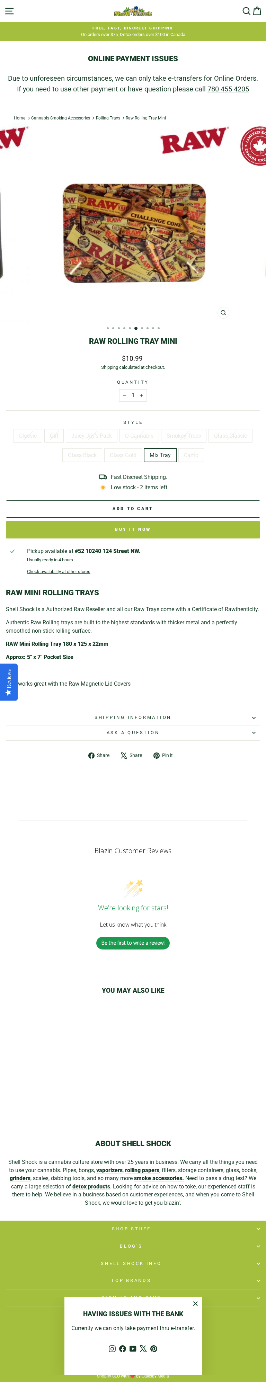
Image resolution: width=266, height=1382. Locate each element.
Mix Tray (160, 455)
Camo (191, 455)
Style (133, 422)
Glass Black (82, 455)
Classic (28, 436)
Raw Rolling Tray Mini (146, 118)
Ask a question (133, 732)
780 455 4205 (228, 89)
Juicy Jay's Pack (91, 436)
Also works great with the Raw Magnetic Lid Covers (68, 683)
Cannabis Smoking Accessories (60, 118)
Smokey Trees (184, 436)
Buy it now (133, 529)
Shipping (109, 367)
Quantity (133, 382)
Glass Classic (230, 436)
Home (19, 118)
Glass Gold (123, 455)
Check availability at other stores (58, 571)
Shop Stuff (131, 1228)
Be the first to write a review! (133, 942)
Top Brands (131, 1280)
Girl (54, 436)
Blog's (131, 1246)
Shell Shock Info (131, 1263)
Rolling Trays (108, 118)
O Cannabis (139, 436)
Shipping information (133, 717)
